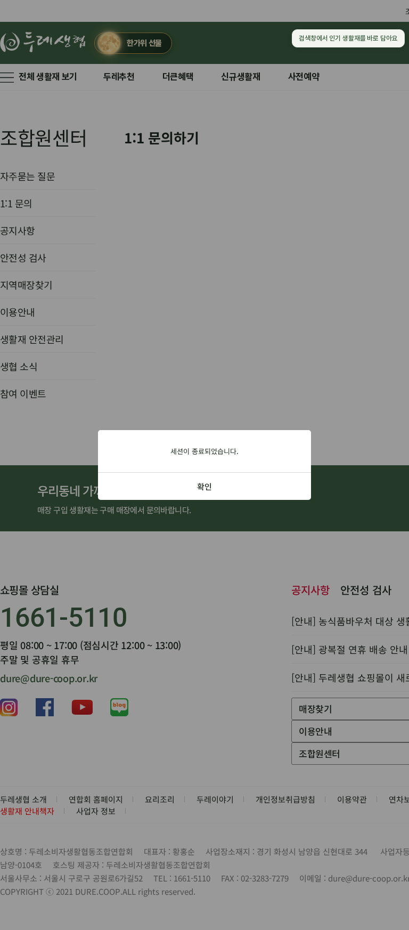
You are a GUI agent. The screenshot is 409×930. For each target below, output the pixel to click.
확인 (204, 486)
